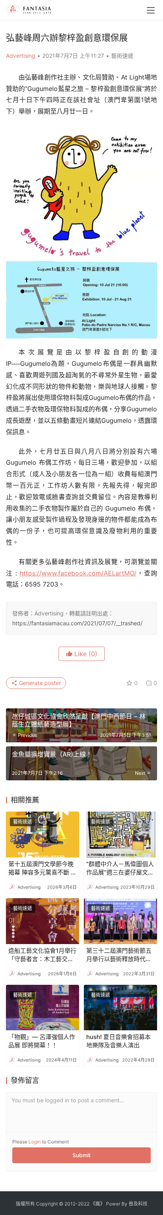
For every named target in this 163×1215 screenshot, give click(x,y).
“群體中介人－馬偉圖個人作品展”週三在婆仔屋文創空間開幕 (120, 868)
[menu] (150, 10)
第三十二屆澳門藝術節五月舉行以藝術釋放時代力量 (119, 955)
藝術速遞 (122, 55)
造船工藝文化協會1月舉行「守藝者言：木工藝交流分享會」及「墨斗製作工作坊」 (42, 955)
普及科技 (138, 1204)
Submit (81, 1155)
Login (34, 1142)
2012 (70, 1204)
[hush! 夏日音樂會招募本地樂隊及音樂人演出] (120, 1008)
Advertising (20, 55)
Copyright (47, 1204)
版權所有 (25, 1204)
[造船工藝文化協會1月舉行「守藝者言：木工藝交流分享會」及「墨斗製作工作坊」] (42, 921)
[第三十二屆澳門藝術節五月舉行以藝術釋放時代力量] (120, 921)
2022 (83, 1204)
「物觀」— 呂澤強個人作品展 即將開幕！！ (41, 1041)
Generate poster (39, 682)
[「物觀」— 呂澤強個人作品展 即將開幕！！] (42, 1008)
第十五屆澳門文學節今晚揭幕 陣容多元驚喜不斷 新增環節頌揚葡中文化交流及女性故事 (42, 868)
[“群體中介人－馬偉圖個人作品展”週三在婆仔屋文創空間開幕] (120, 834)
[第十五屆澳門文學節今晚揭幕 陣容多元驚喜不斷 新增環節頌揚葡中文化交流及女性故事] (42, 834)
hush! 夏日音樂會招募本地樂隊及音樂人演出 (118, 1041)
